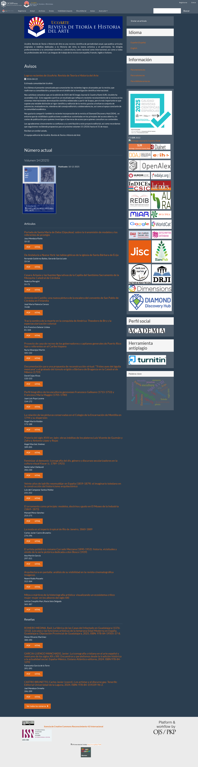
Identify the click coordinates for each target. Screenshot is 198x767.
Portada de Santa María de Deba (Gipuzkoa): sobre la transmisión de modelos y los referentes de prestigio (70, 234)
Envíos (51, 11)
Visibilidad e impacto (65, 11)
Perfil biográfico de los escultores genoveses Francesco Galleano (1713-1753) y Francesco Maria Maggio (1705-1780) (69, 393)
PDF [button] (28, 247)
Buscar (186, 11)
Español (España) (138, 42)
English (134, 48)
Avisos (92, 11)
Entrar (193, 2)
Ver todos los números (36, 706)
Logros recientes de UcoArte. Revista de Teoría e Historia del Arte (61, 75)
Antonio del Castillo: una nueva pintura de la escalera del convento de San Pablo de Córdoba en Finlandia (71, 299)
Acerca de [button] (102, 11)
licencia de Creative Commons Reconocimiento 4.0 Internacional (73, 726)
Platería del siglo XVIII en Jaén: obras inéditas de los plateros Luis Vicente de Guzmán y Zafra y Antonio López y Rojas (73, 439)
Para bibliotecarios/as (140, 81)
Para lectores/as (138, 69)
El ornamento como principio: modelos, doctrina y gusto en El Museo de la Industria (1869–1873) (71, 508)
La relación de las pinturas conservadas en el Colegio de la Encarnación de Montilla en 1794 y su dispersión (72, 416)
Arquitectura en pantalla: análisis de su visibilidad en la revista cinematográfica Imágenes (69, 573)
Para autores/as (138, 75)
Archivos (42, 11)
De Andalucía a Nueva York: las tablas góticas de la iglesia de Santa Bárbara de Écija (71, 254)
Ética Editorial (81, 11)
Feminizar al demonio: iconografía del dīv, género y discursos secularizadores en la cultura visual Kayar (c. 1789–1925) (70, 462)
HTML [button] (37, 247)
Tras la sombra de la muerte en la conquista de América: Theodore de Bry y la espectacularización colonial (67, 322)
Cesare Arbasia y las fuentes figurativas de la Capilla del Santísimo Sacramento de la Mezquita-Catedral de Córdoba (71, 276)
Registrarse (183, 2)
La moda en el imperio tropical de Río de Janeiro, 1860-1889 (58, 529)
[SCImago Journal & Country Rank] (144, 140)
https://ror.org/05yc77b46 (94, 744)
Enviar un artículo (139, 21)
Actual (32, 11)
